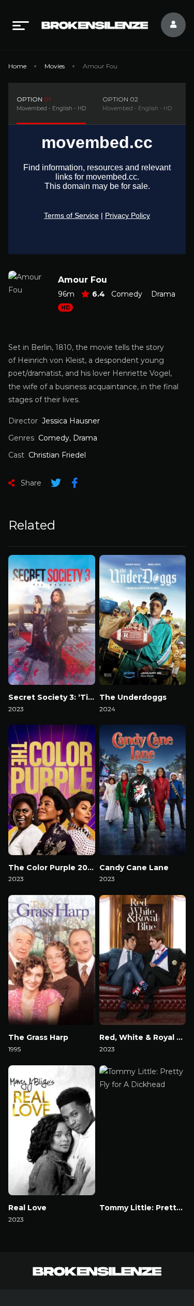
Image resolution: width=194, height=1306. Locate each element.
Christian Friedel (57, 455)
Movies (54, 66)
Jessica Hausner (71, 420)
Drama (163, 294)
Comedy (126, 294)
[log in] (167, 24)
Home (17, 66)
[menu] (20, 24)
